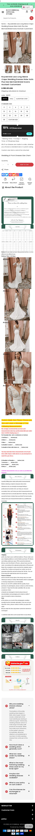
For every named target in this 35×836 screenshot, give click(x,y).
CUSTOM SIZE (13, 120)
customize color (22, 99)
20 (4, 115)
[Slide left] (3, 69)
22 (10, 115)
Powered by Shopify (17, 827)
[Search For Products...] (31, 18)
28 (27, 115)
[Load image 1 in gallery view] (9, 69)
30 (4, 120)
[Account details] (27, 11)
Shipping (4, 91)
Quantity (4, 161)
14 (15, 111)
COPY (29, 133)
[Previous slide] (3, 5)
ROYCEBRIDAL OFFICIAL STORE (20, 824)
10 (4, 111)
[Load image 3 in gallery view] (26, 69)
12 (9, 111)
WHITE (5, 99)
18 (27, 111)
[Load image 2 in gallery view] (17, 69)
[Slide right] (32, 69)
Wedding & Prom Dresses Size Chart (16, 155)
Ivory (11, 99)
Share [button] (6, 169)
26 (21, 115)
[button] (3, 12)
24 (16, 115)
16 (21, 111)
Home (3, 24)
